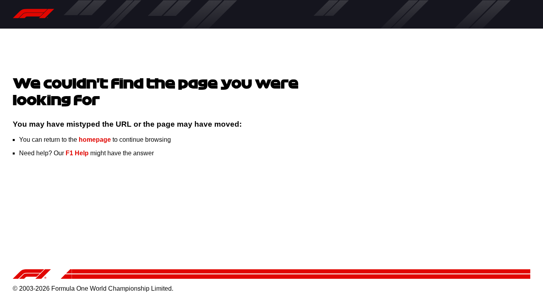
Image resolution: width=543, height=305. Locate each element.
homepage (95, 139)
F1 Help (77, 153)
